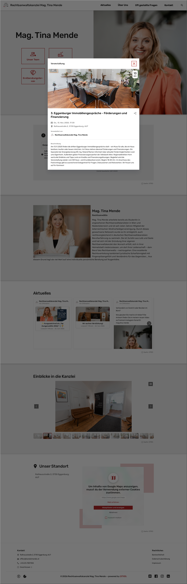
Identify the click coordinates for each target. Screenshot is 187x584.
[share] (135, 113)
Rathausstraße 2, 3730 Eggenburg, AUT (71, 126)
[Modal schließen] (93, 292)
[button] (93, 88)
